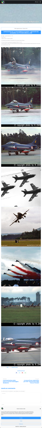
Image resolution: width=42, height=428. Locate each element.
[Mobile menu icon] (40, 2)
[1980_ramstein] (21, 266)
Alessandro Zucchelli (15, 367)
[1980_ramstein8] (21, 346)
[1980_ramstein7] (21, 306)
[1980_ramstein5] (21, 107)
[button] (40, 408)
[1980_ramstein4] (21, 67)
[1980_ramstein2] (21, 187)
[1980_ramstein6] (21, 147)
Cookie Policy (17, 426)
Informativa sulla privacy (23, 426)
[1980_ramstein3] (21, 226)
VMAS (7, 367)
